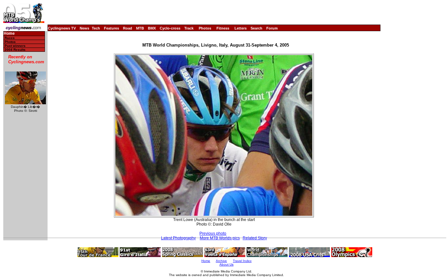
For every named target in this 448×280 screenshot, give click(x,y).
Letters (240, 28)
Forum (272, 28)
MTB (140, 28)
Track (188, 28)
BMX (152, 28)
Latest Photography (178, 238)
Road (127, 28)
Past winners (15, 46)
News (84, 28)
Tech (96, 28)
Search (256, 28)
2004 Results (15, 49)
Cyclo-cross (170, 28)
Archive (221, 261)
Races (10, 38)
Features (111, 28)
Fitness (222, 28)
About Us (226, 264)
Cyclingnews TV (62, 28)
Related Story (255, 238)
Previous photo (212, 233)
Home (9, 33)
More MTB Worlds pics (220, 238)
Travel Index (242, 261)
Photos (205, 28)
